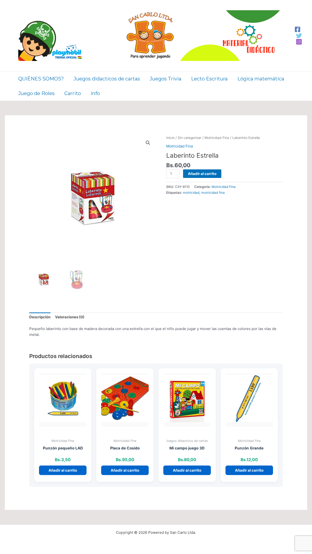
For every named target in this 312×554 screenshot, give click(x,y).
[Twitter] (299, 36)
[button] (148, 142)
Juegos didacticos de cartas (107, 79)
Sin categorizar (189, 138)
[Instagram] (299, 42)
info (95, 93)
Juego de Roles (36, 93)
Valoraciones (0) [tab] (69, 317)
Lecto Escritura (209, 79)
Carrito (72, 93)
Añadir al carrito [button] (63, 470)
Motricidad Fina (217, 138)
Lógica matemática (260, 79)
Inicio (170, 138)
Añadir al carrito (202, 173)
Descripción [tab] (39, 317)
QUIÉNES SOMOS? (41, 79)
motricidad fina (213, 192)
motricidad (191, 192)
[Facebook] (297, 29)
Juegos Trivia (165, 79)
